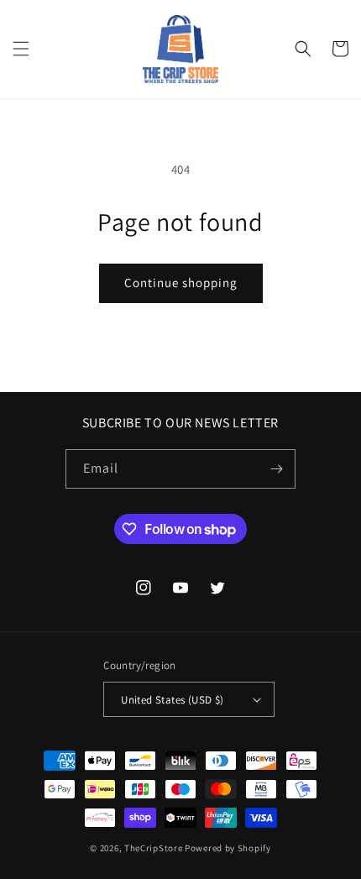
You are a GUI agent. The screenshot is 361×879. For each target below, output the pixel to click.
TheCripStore (153, 848)
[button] (21, 48)
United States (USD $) (172, 700)
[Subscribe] (276, 469)
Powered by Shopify (228, 848)
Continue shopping (181, 282)
